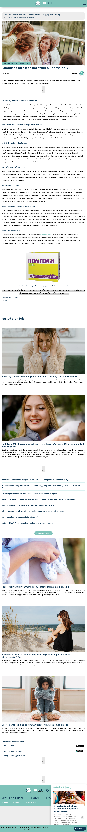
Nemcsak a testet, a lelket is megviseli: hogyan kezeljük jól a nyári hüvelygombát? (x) (38, 499)
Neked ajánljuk (61, 787)
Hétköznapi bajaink (34, 15)
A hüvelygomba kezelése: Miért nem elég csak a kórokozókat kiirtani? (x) (33, 511)
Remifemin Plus (45, 235)
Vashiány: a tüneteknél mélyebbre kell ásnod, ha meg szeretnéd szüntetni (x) (41, 376)
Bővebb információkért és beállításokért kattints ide (20, 830)
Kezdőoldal (7, 15)
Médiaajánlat (49, 798)
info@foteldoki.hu (15, 802)
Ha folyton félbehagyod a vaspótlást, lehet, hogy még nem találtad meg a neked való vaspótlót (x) (43, 445)
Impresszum (34, 798)
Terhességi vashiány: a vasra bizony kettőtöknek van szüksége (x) (29, 493)
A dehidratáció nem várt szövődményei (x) (20, 517)
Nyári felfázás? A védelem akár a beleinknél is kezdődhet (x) (27, 523)
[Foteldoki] (34, 790)
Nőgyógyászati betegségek (52, 15)
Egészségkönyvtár (19, 15)
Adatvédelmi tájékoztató (12, 798)
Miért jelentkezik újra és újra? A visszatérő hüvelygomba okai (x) (29, 505)
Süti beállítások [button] (30, 802)
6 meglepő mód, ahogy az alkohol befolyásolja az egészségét (66, 808)
